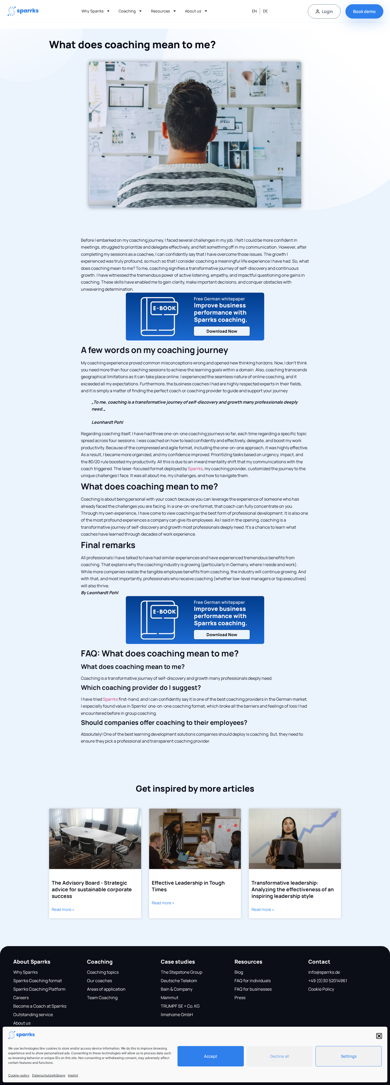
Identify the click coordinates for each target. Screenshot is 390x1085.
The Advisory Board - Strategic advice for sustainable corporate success (92, 889)
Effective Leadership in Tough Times (188, 886)
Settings (349, 1056)
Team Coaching (102, 997)
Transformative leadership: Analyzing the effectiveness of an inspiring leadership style (293, 889)
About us (193, 11)
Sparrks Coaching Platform (39, 989)
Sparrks (195, 468)
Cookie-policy (18, 1075)
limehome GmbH (177, 1014)
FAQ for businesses (253, 989)
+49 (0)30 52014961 (327, 980)
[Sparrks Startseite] (23, 11)
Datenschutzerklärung (48, 1075)
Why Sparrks (92, 11)
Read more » (63, 909)
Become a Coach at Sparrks (39, 1006)
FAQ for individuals (253, 980)
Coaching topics (103, 972)
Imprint (73, 1075)
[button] (379, 1036)
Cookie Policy (321, 989)
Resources (160, 11)
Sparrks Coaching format (37, 980)
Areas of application (106, 989)
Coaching (127, 11)
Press (240, 997)
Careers (21, 997)
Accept (210, 1056)
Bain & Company (176, 989)
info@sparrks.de (324, 972)
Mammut (169, 997)
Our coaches (99, 980)
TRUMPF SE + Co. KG (180, 1006)
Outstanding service (33, 1014)
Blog (239, 972)
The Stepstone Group (181, 972)
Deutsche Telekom (179, 980)
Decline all (279, 1056)
